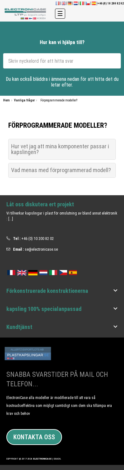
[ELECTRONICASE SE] (26, 13)
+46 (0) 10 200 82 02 (37, 238)
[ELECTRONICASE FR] (57, 3)
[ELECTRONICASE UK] (63, 3)
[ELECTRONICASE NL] (75, 3)
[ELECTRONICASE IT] (81, 3)
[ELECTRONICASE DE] (69, 3)
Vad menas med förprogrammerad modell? (61, 170)
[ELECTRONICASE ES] (93, 3)
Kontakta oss (34, 437)
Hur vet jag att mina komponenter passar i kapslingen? (60, 149)
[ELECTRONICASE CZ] (63, 271)
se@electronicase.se (41, 249)
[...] (10, 219)
